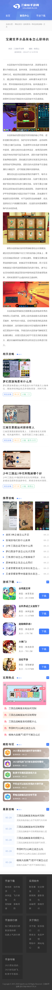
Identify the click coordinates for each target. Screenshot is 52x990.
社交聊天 (41, 889)
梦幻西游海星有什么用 (17, 381)
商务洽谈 (32, 937)
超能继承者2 (25, 624)
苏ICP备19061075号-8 (28, 987)
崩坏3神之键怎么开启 (17, 534)
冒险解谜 (8, 906)
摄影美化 (41, 897)
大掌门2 (23, 641)
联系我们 (41, 928)
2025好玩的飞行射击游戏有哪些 (28, 762)
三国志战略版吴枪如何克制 (22, 708)
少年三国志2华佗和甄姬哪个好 (22, 473)
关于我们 (32, 928)
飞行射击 (17, 897)
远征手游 (23, 659)
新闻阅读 (32, 897)
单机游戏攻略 (37, 24)
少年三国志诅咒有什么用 (19, 546)
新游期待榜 (10, 930)
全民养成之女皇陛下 (29, 606)
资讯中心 (24, 15)
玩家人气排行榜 (12, 935)
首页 (8, 15)
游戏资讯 (26, 24)
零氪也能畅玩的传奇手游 (25, 795)
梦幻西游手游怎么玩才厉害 (20, 551)
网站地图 (41, 945)
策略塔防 (17, 906)
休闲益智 (8, 897)
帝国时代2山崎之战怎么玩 (22, 728)
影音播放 (32, 889)
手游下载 (40, 15)
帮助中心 (32, 945)
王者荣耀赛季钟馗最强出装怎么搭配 (23, 574)
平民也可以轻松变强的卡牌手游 (28, 784)
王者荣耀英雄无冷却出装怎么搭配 (23, 568)
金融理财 (32, 906)
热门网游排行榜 (12, 926)
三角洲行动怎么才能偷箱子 (20, 557)
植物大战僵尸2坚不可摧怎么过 (24, 734)
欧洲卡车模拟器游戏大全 (25, 773)
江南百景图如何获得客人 (19, 427)
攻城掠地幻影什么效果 (18, 540)
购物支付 (41, 906)
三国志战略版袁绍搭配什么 (22, 721)
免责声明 (41, 937)
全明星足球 (24, 588)
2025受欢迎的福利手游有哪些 (27, 751)
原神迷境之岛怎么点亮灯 (19, 562)
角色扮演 (8, 889)
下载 (44, 596)
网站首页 (18, 24)
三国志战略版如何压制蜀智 (22, 715)
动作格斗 (17, 889)
